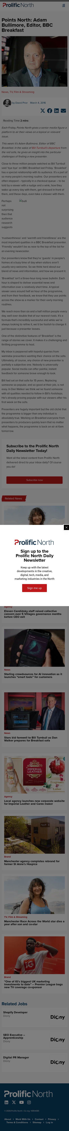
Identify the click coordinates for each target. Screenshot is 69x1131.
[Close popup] (66, 527)
